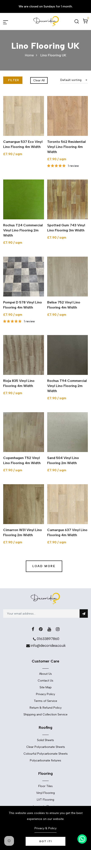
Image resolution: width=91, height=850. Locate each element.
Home (29, 55)
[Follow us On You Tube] (49, 629)
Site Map (46, 687)
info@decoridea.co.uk (48, 645)
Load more (43, 566)
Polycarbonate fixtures (45, 760)
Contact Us (45, 680)
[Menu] (10, 21)
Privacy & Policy (45, 828)
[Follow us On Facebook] (33, 629)
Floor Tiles (45, 786)
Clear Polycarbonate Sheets (45, 747)
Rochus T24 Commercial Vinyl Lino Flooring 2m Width (23, 230)
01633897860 (48, 639)
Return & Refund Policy (46, 707)
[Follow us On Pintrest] (41, 629)
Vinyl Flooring (45, 793)
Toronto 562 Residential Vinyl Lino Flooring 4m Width (66, 147)
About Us (45, 674)
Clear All (39, 80)
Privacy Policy (45, 694)
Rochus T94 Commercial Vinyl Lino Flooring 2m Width (67, 386)
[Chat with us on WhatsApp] (82, 839)
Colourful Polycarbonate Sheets (45, 753)
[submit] (84, 613)
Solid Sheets (45, 740)
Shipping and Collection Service (45, 714)
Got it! (45, 841)
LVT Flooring (45, 799)
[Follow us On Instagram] (57, 629)
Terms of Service (45, 701)
